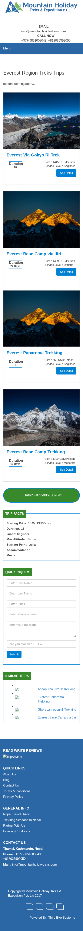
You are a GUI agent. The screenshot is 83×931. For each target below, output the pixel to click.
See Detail (66, 173)
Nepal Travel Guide (16, 814)
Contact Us (11, 785)
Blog (6, 780)
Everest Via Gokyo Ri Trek (33, 155)
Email (44, 26)
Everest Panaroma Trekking (34, 352)
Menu (7, 48)
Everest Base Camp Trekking (36, 452)
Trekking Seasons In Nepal (22, 820)
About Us (9, 774)
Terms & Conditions (16, 791)
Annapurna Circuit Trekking (56, 689)
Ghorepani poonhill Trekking (57, 709)
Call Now (45, 36)
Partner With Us (14, 825)
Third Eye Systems (61, 917)
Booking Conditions (16, 831)
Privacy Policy (13, 796)
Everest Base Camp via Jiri (34, 254)
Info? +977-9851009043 (43, 495)
